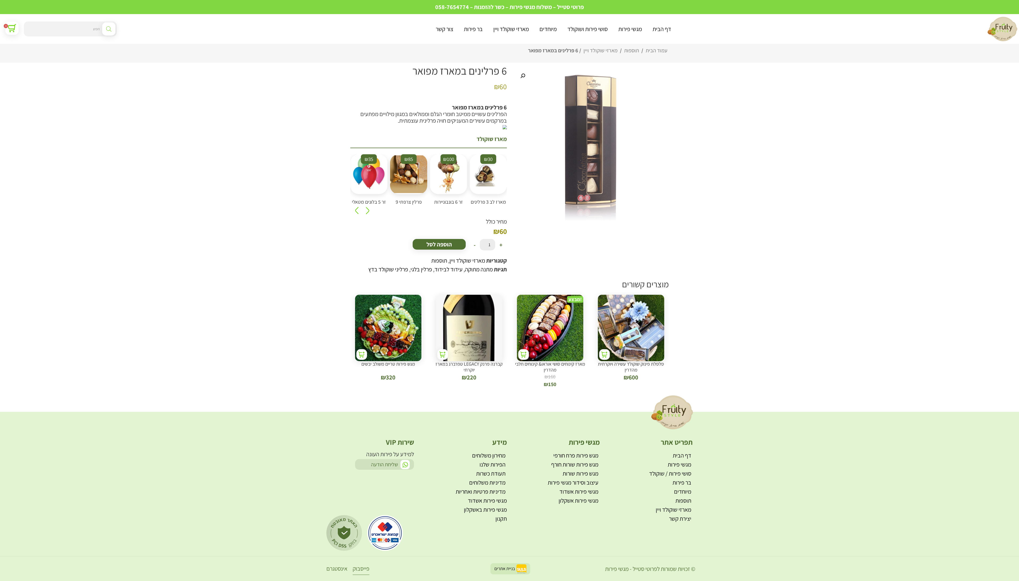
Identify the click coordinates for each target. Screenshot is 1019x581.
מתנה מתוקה (479, 269)
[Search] (108, 29)
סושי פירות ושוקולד (587, 29)
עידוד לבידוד (448, 269)
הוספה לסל (439, 244)
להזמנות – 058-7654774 (464, 7)
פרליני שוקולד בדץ (388, 269)
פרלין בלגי (421, 269)
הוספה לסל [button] (604, 354)
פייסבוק (361, 568)
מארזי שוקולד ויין (511, 29)
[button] (523, 76)
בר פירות (473, 29)
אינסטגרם (336, 568)
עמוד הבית (656, 50)
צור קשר (444, 29)
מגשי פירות (630, 29)
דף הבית (662, 29)
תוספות (631, 50)
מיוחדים (548, 29)
